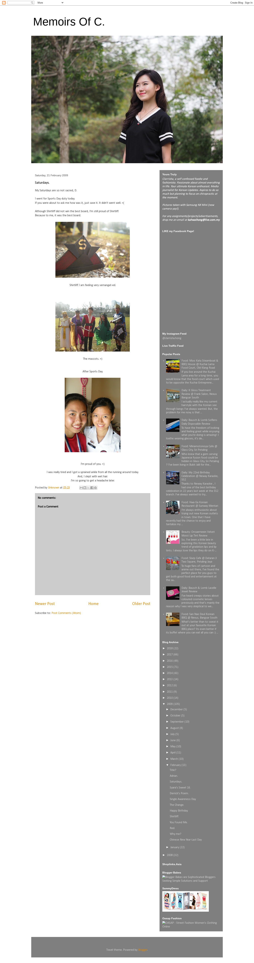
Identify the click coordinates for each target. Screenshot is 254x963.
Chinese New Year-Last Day (186, 839)
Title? (173, 770)
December (177, 709)
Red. (172, 828)
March (174, 759)
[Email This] (81, 488)
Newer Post (45, 604)
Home (93, 604)
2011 (170, 691)
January (175, 847)
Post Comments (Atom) (66, 613)
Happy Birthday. (179, 810)
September (177, 721)
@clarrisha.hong (171, 338)
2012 (170, 685)
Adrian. (174, 775)
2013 (170, 679)
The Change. (177, 805)
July (172, 734)
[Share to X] (88, 488)
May (173, 746)
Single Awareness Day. (183, 799)
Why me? (175, 834)
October (175, 715)
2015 (170, 667)
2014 (170, 673)
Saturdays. (176, 781)
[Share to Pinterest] (95, 488)
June (173, 740)
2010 (170, 698)
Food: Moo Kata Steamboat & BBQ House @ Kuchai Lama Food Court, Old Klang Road (199, 364)
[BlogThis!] (85, 488)
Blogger (142, 949)
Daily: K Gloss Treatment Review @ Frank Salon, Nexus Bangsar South (199, 394)
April (173, 752)
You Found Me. (179, 822)
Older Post (141, 604)
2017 (170, 654)
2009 (170, 704)
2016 (170, 660)
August (175, 728)
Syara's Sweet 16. (180, 787)
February (175, 765)
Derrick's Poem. (179, 793)
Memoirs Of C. (69, 21)
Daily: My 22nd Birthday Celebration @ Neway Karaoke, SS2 (199, 476)
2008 (170, 855)
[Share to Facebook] (92, 488)
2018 (170, 648)
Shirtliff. (174, 816)
